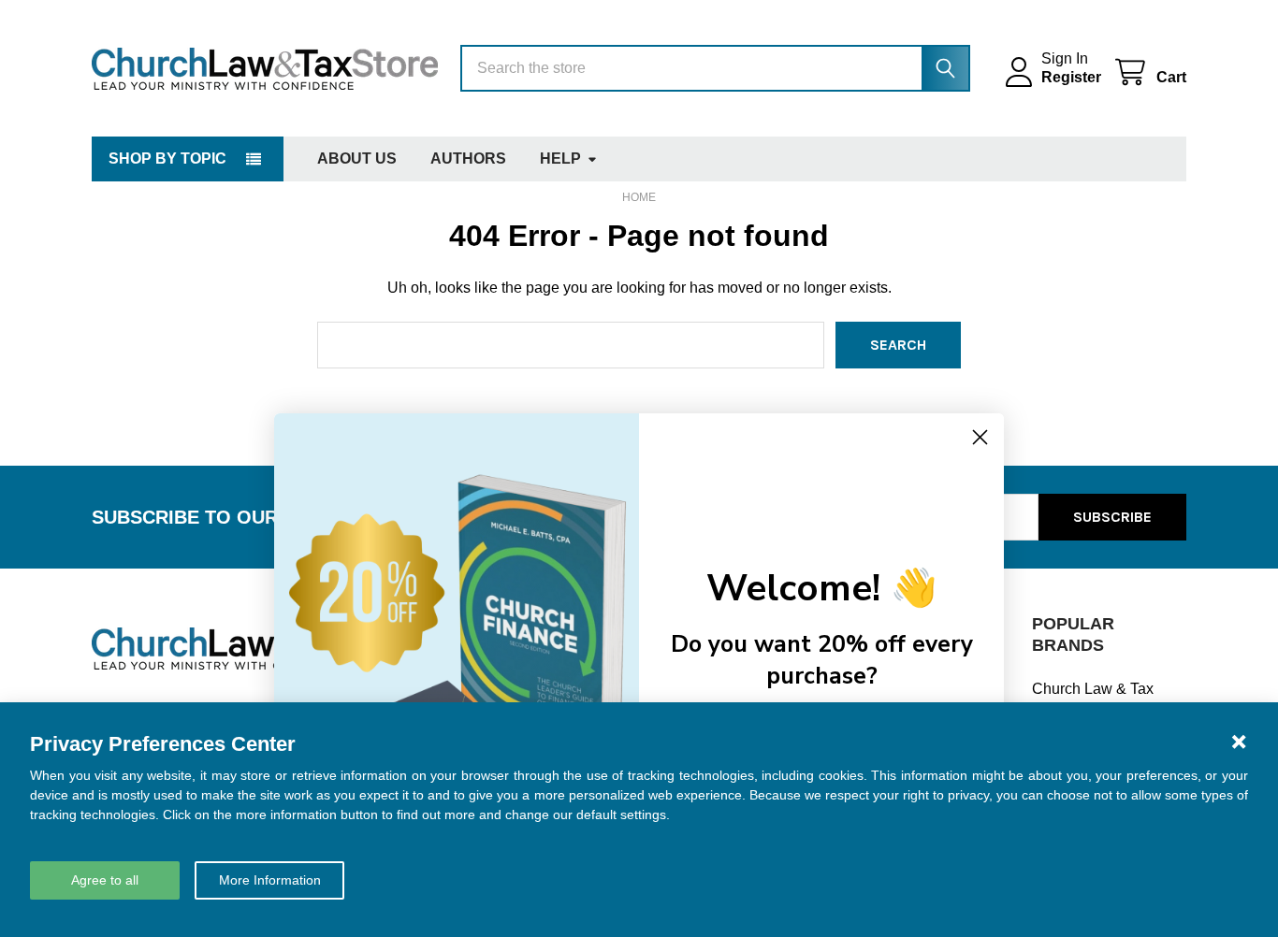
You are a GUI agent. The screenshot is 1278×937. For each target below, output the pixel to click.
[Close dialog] (980, 437)
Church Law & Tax (1093, 689)
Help (560, 158)
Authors (468, 158)
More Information (270, 879)
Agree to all (104, 879)
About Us (357, 158)
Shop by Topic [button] (167, 158)
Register (1071, 77)
